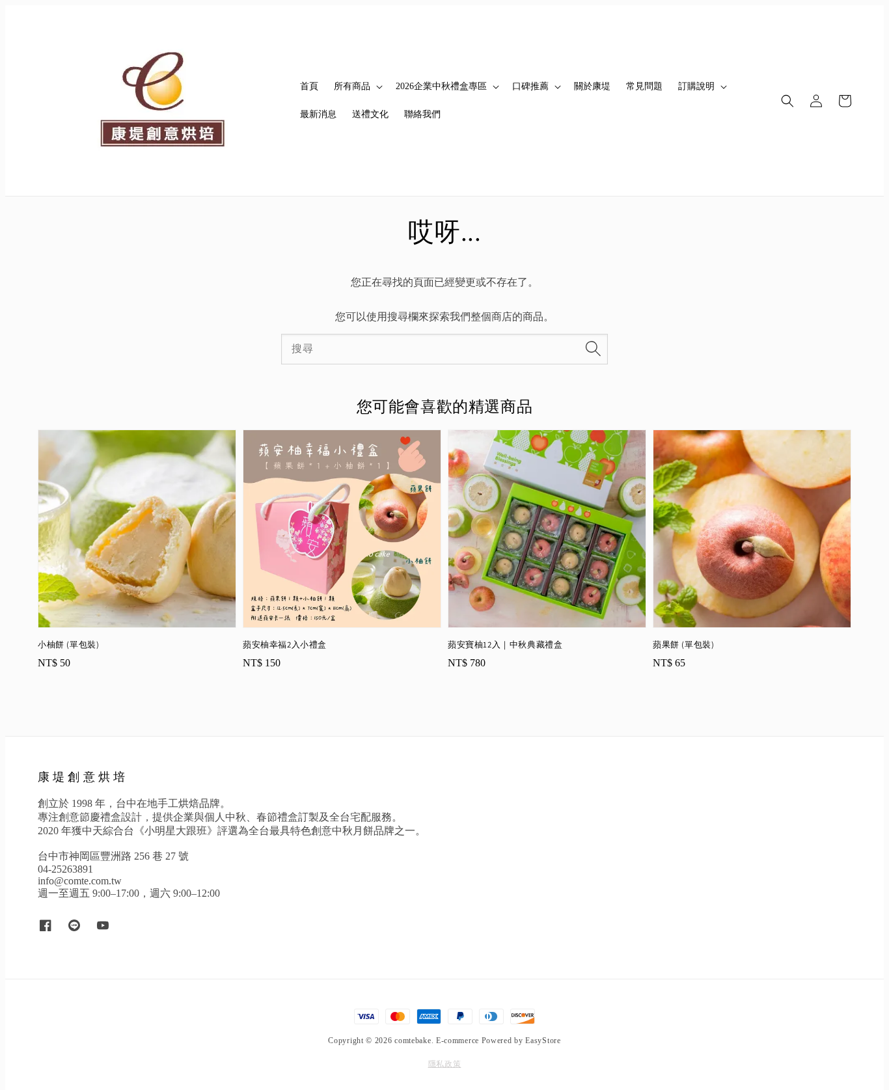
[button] (787, 101)
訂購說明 (696, 86)
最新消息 (318, 114)
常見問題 (644, 86)
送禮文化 (370, 114)
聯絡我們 (422, 114)
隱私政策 (444, 1064)
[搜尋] (593, 348)
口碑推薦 (530, 86)
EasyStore (542, 1040)
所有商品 (352, 86)
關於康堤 (592, 86)
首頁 (309, 86)
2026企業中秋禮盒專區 (441, 86)
